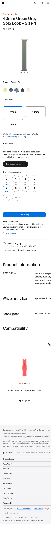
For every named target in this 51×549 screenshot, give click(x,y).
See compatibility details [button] (13, 137)
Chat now (11, 246)
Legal (33, 520)
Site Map (41, 520)
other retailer (38, 509)
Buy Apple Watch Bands (26, 453)
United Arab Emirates (10, 513)
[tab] (21, 72)
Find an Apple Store (24, 509)
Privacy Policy (8, 520)
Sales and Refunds (22, 520)
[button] (35, 3)
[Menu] (48, 3)
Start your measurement (16, 164)
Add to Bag (24, 215)
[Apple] (4, 452)
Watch (11, 453)
